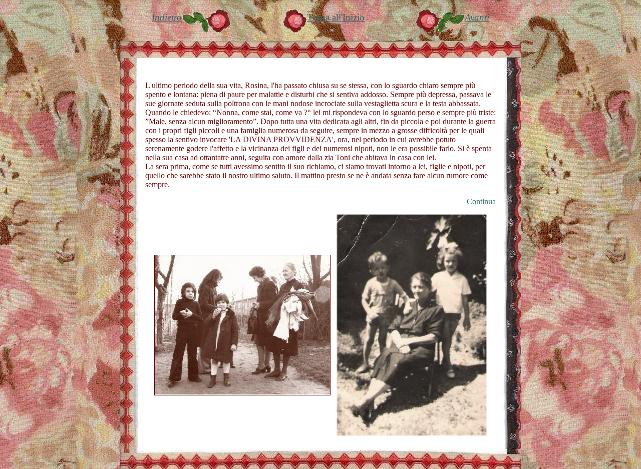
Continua (481, 201)
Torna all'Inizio (336, 17)
